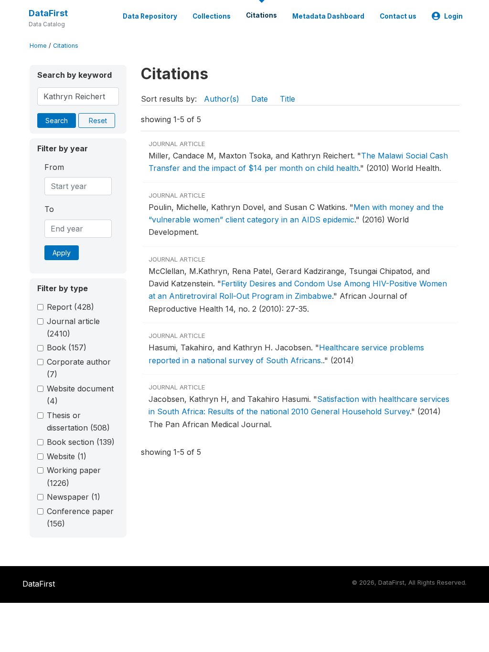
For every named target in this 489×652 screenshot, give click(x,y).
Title (287, 99)
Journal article (73, 327)
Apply (62, 253)
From (54, 167)
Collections (211, 16)
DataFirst (48, 13)
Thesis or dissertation (78, 421)
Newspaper (73, 497)
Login (453, 16)
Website (66, 456)
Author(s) (221, 99)
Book (66, 347)
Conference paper (80, 517)
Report (70, 307)
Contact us (398, 16)
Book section (81, 442)
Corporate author (79, 368)
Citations (261, 15)
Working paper (74, 476)
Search (56, 120)
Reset (98, 120)
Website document (80, 395)
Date (259, 99)
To (49, 209)
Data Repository (150, 16)
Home (38, 45)
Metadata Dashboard (328, 16)
